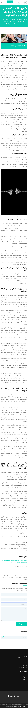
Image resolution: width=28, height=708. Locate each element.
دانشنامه (25, 662)
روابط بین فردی (20, 46)
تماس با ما (24, 676)
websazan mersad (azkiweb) (17, 706)
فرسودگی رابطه (14, 577)
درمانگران (24, 681)
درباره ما (25, 679)
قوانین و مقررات (23, 667)
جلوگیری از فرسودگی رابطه (13, 575)
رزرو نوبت (10, 1)
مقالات (15, 46)
